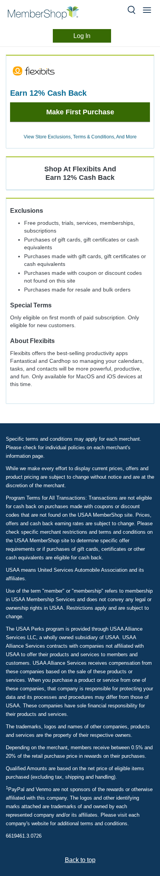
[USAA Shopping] (50, 12)
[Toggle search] (131, 10)
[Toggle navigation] (147, 10)
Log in (81, 36)
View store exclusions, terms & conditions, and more (80, 137)
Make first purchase (80, 112)
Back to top (80, 860)
